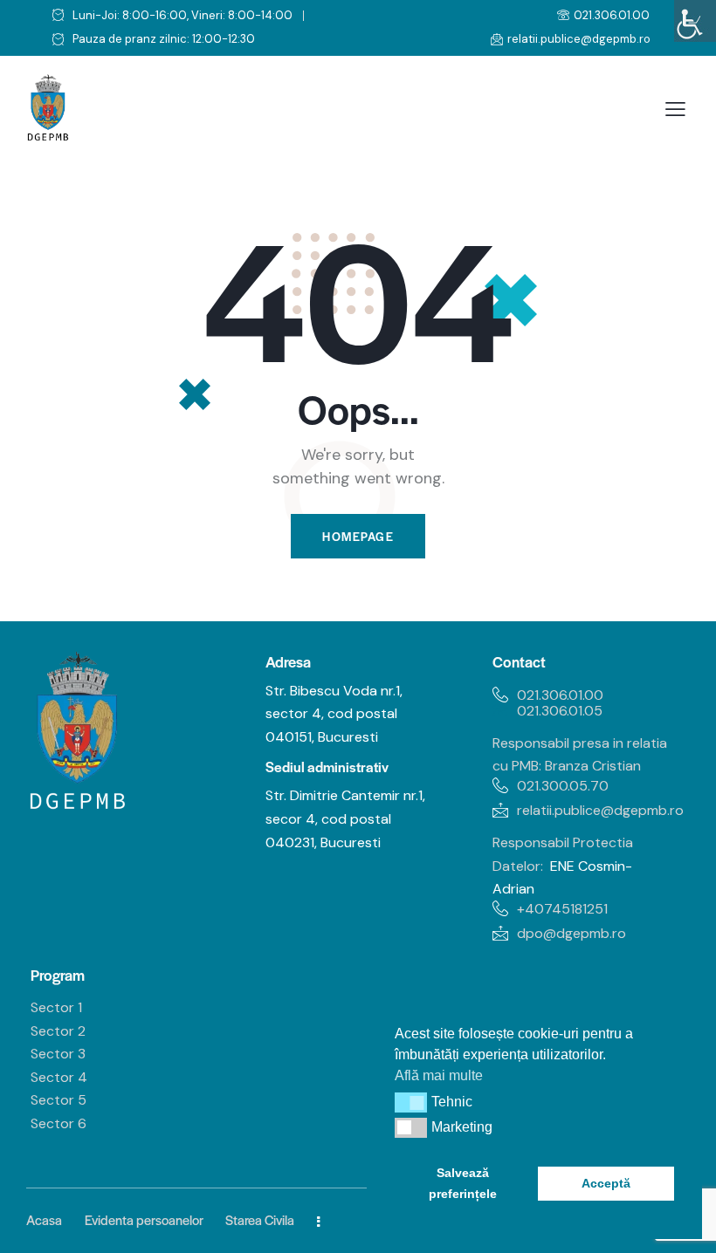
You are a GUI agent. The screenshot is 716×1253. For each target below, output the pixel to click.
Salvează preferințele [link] (463, 1183)
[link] (695, 21)
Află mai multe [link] (439, 1075)
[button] (411, 1102)
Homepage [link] (358, 536)
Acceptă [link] (606, 1183)
